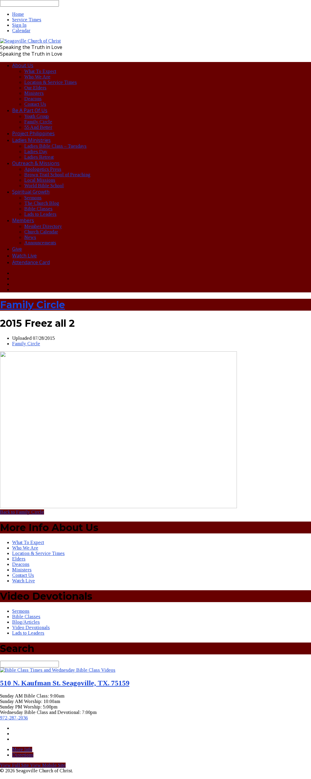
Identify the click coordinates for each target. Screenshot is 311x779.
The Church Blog (41, 203)
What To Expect (40, 71)
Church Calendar (41, 231)
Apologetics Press (42, 169)
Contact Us (35, 104)
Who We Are (37, 76)
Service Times (26, 19)
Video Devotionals (31, 627)
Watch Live (24, 255)
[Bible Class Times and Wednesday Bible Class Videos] (57, 670)
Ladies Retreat (39, 157)
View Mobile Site (48, 765)
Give (17, 249)
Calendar (21, 30)
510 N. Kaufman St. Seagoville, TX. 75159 (64, 683)
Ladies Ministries (31, 140)
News (30, 237)
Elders (19, 558)
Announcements (40, 242)
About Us (22, 65)
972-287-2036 (14, 717)
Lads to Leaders (40, 214)
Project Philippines (33, 133)
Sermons (33, 197)
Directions (22, 754)
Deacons (33, 98)
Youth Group (36, 116)
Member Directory (43, 226)
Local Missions (39, 180)
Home (18, 14)
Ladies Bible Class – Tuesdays (55, 146)
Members (23, 220)
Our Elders (35, 87)
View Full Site (15, 765)
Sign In (19, 25)
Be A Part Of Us (29, 110)
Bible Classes (38, 208)
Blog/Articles (26, 622)
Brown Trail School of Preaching (57, 174)
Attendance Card (31, 262)
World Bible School (44, 185)
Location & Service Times (50, 82)
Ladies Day (35, 151)
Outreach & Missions (36, 163)
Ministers (34, 93)
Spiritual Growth (31, 191)
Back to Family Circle (22, 512)
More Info (22, 749)
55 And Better (38, 127)
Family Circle (38, 121)
